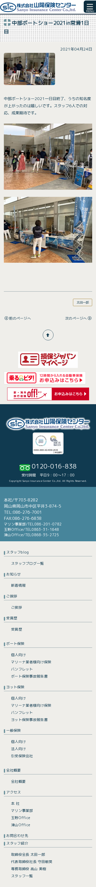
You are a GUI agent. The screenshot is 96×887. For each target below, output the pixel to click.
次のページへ (76, 318)
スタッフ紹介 (17, 843)
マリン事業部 (22, 810)
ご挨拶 (11, 596)
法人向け (18, 748)
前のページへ (20, 318)
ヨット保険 (15, 687)
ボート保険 (15, 643)
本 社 (15, 803)
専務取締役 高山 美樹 (28, 868)
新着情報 (18, 585)
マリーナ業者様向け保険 (31, 662)
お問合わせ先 (17, 835)
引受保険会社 (22, 755)
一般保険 (13, 730)
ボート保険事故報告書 (29, 676)
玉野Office (20, 817)
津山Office (20, 824)
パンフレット (22, 669)
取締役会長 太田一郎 (28, 854)
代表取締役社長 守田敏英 (31, 861)
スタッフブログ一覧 (27, 563)
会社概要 (13, 770)
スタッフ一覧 (22, 875)
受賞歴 (11, 618)
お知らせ (13, 574)
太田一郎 (83, 302)
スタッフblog (17, 552)
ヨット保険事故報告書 (29, 719)
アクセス (13, 792)
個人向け (18, 654)
